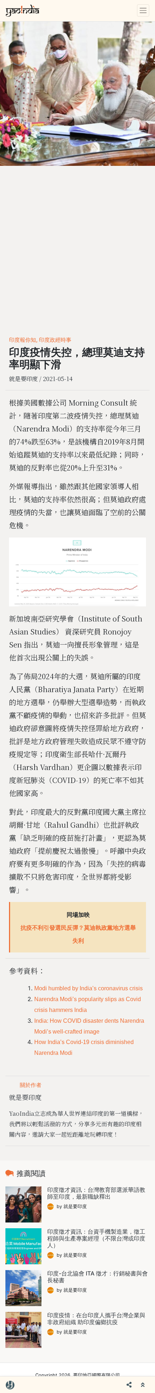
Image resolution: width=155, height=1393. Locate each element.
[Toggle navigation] (143, 10)
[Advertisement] (77, 246)
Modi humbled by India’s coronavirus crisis (88, 988)
